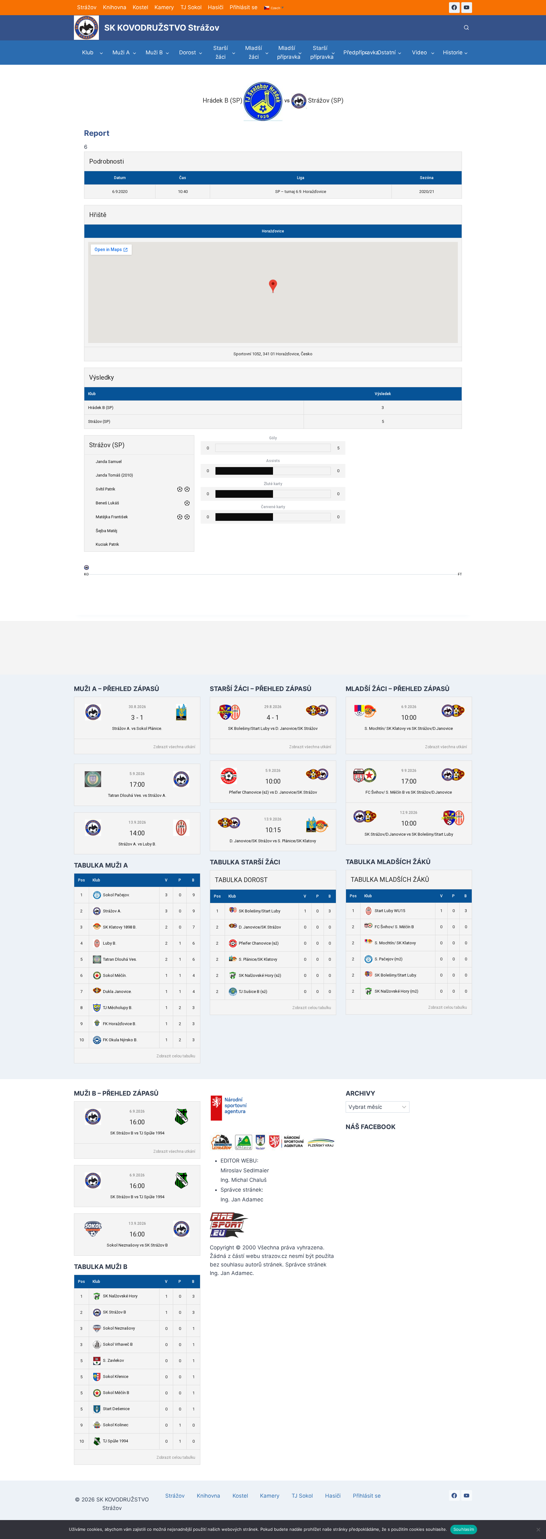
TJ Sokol (191, 7)
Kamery (164, 7)
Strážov (86, 7)
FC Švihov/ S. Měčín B (394, 926)
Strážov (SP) (99, 421)
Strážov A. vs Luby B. (137, 844)
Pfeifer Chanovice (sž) (259, 943)
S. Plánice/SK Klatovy (258, 959)
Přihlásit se (244, 7)
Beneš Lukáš (107, 503)
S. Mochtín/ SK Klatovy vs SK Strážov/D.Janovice (409, 728)
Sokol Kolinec (115, 1424)
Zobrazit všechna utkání (174, 747)
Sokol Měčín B (116, 1392)
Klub (96, 880)
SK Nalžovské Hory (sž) (260, 975)
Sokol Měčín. (115, 975)
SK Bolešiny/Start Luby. (396, 975)
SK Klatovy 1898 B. (119, 927)
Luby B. (109, 943)
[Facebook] (454, 7)
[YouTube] (466, 7)
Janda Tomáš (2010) (114, 475)
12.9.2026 (408, 812)
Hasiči (215, 7)
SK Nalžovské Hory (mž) (396, 991)
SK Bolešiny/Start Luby (259, 911)
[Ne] (538, 1529)
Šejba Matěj (106, 530)
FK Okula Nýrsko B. (120, 1039)
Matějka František (112, 516)
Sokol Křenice (115, 1376)
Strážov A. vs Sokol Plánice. (137, 728)
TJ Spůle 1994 (115, 1441)
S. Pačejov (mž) (389, 959)
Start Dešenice (116, 1408)
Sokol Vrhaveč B (118, 1344)
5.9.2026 (137, 774)
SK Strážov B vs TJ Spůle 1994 (137, 1133)
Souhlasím (463, 1529)
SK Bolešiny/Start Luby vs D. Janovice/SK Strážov (273, 728)
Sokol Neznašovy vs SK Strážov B (137, 1245)
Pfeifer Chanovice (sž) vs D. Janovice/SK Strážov (273, 792)
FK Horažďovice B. (119, 1023)
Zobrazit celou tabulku (175, 1056)
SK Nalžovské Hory (120, 1296)
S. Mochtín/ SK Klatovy (395, 943)
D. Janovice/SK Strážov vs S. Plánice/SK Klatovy (273, 841)
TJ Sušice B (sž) (253, 991)
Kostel (140, 7)
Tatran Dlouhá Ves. (120, 959)
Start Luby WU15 (390, 910)
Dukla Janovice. (117, 991)
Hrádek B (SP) (100, 407)
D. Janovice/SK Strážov (260, 927)
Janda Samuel (109, 461)
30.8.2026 (137, 707)
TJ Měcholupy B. (117, 1007)
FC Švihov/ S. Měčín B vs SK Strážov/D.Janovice (409, 792)
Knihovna (114, 7)
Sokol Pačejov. (116, 895)
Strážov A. (112, 911)
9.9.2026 (408, 770)
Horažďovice (273, 231)
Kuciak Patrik (107, 544)
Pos (81, 880)
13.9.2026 (137, 822)
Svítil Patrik (105, 489)
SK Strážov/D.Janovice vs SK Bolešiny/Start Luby (409, 834)
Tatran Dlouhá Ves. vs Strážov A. (137, 795)
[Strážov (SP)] (86, 569)
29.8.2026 (273, 707)
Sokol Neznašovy (119, 1328)
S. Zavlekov (113, 1360)
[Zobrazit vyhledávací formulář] (466, 27)
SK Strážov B (114, 1312)
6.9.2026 (408, 707)
